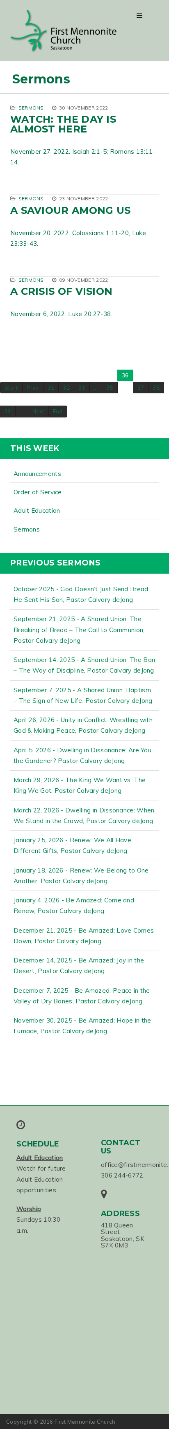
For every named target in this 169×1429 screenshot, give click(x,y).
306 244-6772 (122, 1175)
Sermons (31, 108)
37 (140, 387)
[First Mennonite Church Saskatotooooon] (63, 31)
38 (156, 387)
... (96, 387)
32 (66, 387)
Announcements (37, 474)
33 (81, 387)
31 (51, 387)
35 (109, 387)
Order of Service (38, 492)
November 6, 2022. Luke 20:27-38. (61, 314)
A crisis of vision (61, 291)
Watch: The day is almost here (63, 124)
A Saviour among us (70, 210)
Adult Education (37, 510)
